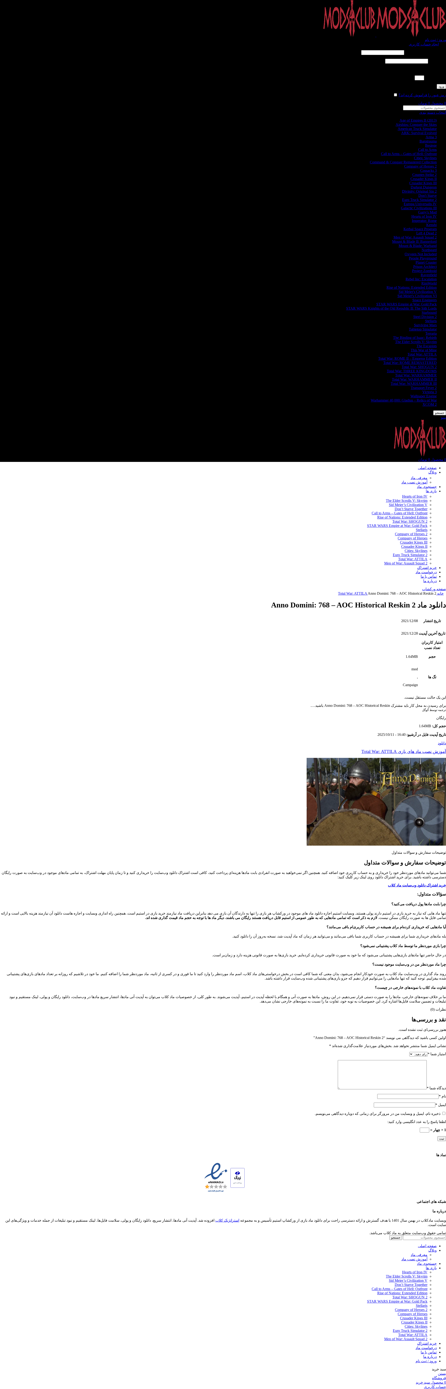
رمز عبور (437, 61)
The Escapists (426, 346)
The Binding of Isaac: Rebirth (415, 338)
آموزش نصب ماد (414, 482)
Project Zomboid (424, 271)
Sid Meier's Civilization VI (417, 296)
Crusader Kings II (423, 179)
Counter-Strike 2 (424, 175)
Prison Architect (425, 267)
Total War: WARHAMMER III (414, 384)
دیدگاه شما (436, 1088)
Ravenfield (429, 275)
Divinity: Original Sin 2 (419, 191)
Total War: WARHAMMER (416, 375)
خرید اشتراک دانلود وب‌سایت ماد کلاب (417, 885)
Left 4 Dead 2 (426, 233)
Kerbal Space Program (420, 229)
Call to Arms (427, 150)
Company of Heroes (412, 538)
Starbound (429, 313)
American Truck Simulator (417, 129)
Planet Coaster (426, 262)
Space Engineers (424, 300)
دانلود (442, 743)
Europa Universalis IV (420, 204)
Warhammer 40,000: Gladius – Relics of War (404, 400)
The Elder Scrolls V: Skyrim (416, 342)
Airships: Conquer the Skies (416, 125)
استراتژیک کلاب (227, 1220)
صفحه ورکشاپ (434, 589)
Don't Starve (427, 196)
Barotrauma (428, 141)
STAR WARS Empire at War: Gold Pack (406, 304)
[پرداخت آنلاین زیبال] (237, 1178)
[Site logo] (410, 35)
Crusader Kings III (423, 183)
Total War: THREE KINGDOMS (412, 371)
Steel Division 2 (425, 317)
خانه (440, 593)
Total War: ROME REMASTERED (410, 363)
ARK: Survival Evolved (419, 133)
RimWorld (429, 283)
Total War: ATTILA (422, 354)
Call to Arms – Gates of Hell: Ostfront (409, 154)
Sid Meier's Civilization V (418, 292)
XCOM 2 (430, 404)
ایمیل (440, 1105)
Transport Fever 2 (424, 388)
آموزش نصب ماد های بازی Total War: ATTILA (403, 751)
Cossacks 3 (428, 170)
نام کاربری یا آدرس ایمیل (425, 52)
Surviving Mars (425, 325)
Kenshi (431, 225)
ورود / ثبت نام (426, 1361)
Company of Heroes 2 (420, 166)
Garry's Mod (427, 212)
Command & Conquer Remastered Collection (403, 162)
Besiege (431, 145)
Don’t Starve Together (411, 509)
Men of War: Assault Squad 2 (415, 237)
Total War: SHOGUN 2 (419, 367)
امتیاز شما (437, 1054)
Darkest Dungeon (424, 187)
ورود (441, 86)
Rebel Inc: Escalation (421, 279)
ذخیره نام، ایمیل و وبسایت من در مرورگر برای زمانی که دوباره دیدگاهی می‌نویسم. (377, 1114)
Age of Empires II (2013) (418, 120)
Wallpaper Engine (423, 396)
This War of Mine (424, 350)
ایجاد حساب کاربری (424, 44)
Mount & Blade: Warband (418, 246)
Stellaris (431, 321)
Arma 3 (431, 137)
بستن (442, 1374)
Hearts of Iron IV (424, 216)
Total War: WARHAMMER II (414, 379)
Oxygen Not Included (421, 254)
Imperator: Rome (424, 221)
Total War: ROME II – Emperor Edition (407, 358)
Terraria (431, 333)
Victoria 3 (429, 392)
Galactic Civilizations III (419, 208)
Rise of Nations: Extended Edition (412, 287)
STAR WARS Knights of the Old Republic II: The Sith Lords (391, 308)
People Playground (423, 258)
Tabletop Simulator (423, 329)
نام (442, 1096)
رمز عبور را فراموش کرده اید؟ (422, 95)
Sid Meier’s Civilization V (408, 505)
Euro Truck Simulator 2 (419, 200)
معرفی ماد (419, 478)
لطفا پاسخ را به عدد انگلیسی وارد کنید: (416, 69)
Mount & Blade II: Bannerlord (414, 241)
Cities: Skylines (425, 158)
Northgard (429, 250)
